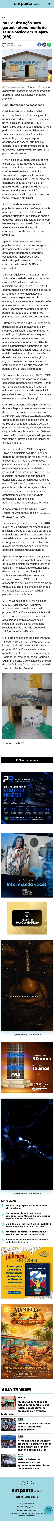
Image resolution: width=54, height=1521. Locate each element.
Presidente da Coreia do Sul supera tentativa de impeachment (34, 1413)
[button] (48, 1510)
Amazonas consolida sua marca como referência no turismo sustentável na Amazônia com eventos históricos (25, 1395)
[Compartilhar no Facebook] (39, 44)
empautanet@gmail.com (27, 1494)
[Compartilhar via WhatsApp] (49, 44)
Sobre (19, 1484)
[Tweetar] (44, 44)
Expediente (31, 1484)
